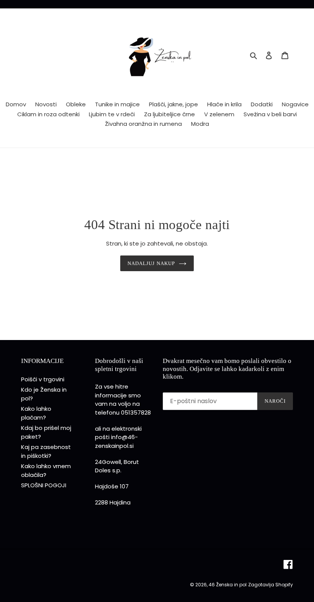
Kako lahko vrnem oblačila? (46, 470)
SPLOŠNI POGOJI (43, 485)
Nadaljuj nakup (151, 263)
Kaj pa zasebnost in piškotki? (46, 451)
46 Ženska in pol (228, 584)
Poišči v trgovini (42, 379)
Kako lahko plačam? (36, 413)
